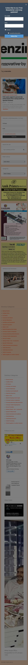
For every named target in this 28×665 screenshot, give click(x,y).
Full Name (7, 16)
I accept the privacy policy (14, 33)
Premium (8, 29)
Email (6, 22)
